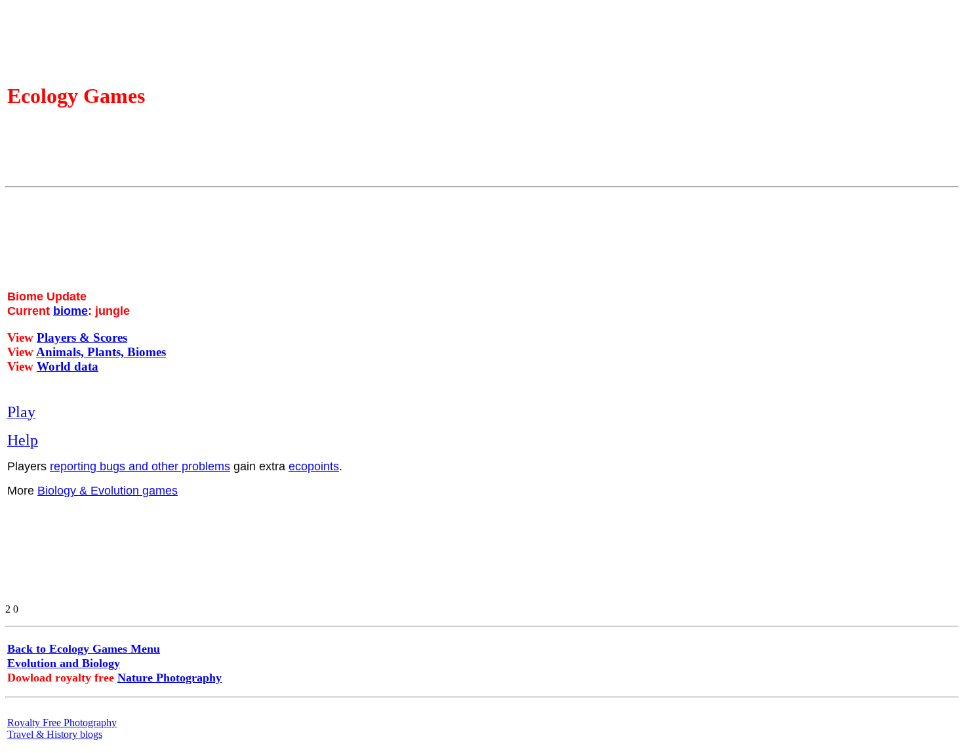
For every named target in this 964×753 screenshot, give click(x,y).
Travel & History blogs (54, 734)
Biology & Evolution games (107, 490)
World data (67, 366)
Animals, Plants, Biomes (101, 352)
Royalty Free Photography (62, 722)
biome (70, 310)
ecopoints (314, 466)
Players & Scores (82, 337)
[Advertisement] (408, 391)
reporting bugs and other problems (140, 466)
